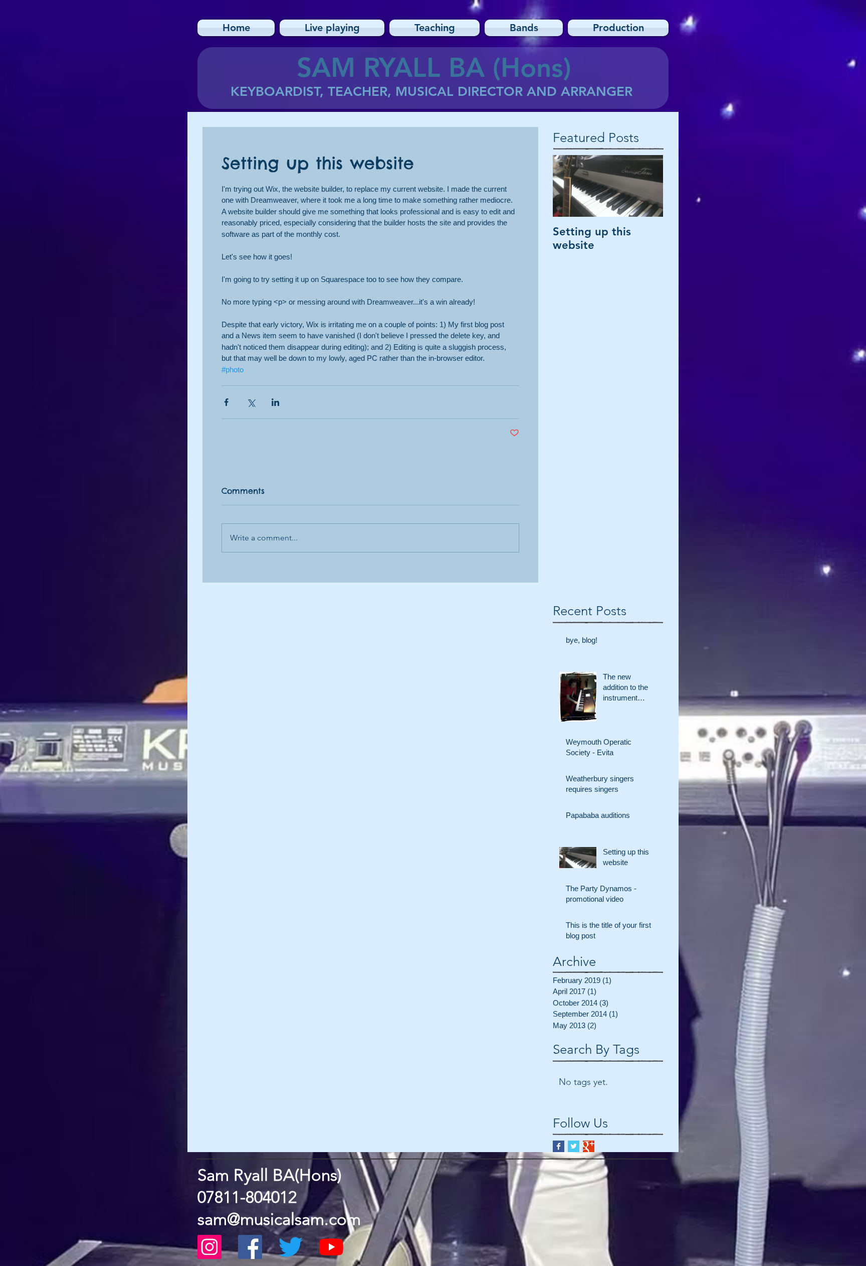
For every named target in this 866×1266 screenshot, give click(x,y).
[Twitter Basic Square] (573, 1146)
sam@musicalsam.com (279, 1219)
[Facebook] (250, 1247)
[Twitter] (291, 1247)
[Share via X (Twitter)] (251, 402)
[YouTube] (331, 1247)
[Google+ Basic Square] (588, 1146)
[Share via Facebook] (226, 402)
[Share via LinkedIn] (275, 402)
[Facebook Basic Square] (558, 1146)
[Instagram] (209, 1247)
